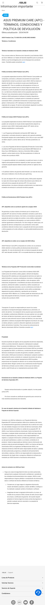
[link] (22, 3)
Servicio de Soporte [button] (8, 588)
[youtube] (25, 602)
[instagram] (13, 602)
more (5, 15)
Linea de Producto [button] (8, 577)
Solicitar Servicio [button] (7, 583)
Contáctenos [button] (6, 593)
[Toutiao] (19, 602)
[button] (3, 3)
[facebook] (31, 602)
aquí (23, 62)
